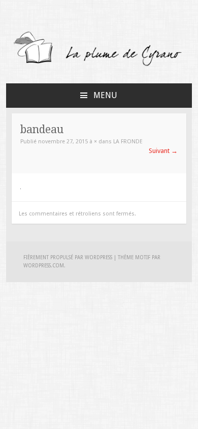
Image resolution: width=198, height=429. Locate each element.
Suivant (163, 151)
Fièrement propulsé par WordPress (67, 257)
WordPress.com (43, 265)
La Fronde (128, 141)
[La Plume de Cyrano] (99, 65)
